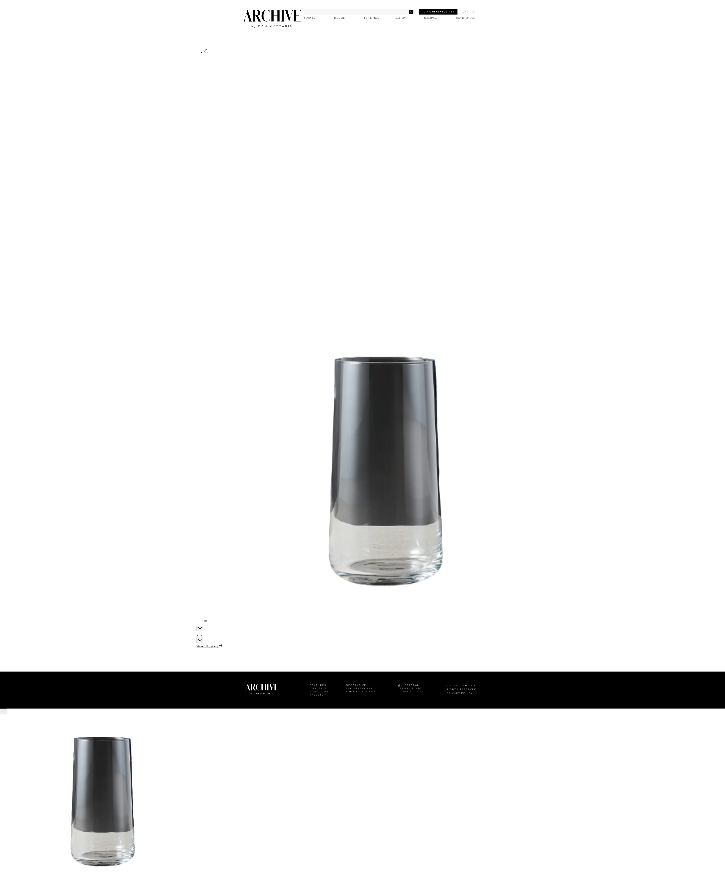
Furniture (319, 691)
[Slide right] (200, 640)
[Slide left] (200, 628)
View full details (208, 646)
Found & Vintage (361, 691)
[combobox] (359, 12)
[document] (362, 800)
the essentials (359, 688)
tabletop (318, 695)
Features (318, 685)
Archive (466, 685)
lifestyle (318, 688)
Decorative (356, 685)
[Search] (411, 12)
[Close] (3, 711)
